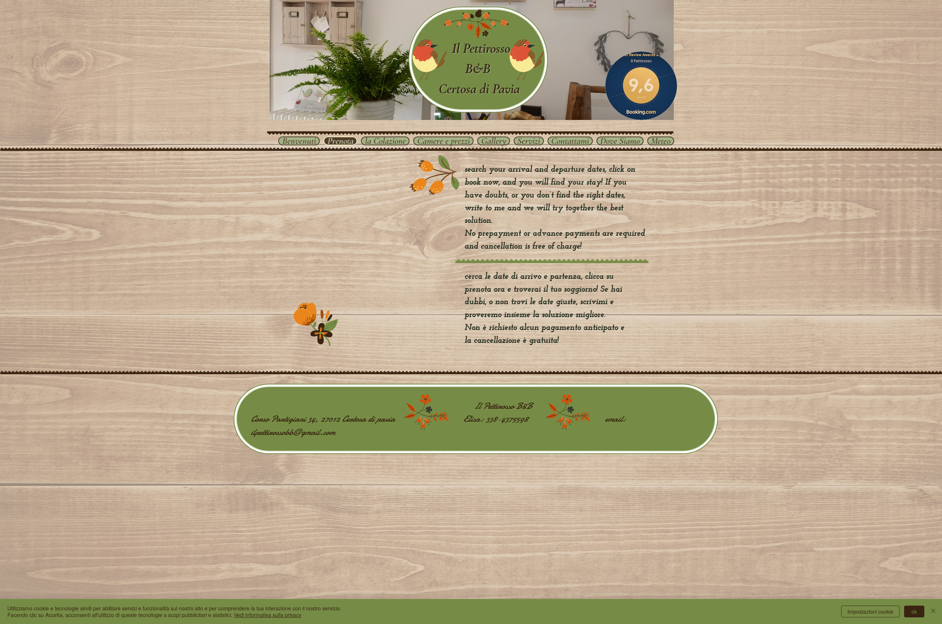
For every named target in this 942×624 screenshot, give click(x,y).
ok (914, 611)
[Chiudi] (933, 611)
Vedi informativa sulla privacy (267, 614)
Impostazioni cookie (870, 611)
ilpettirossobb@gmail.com (293, 432)
